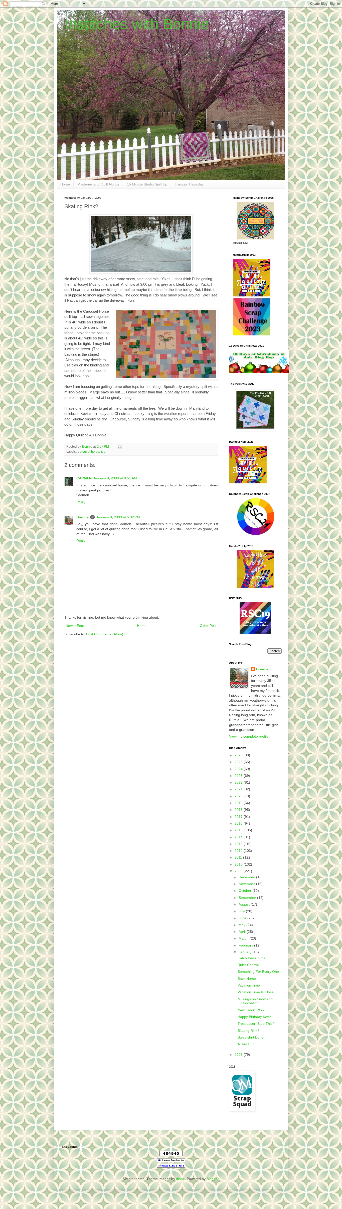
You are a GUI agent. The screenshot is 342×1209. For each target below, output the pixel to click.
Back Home (247, 979)
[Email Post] (119, 446)
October (245, 891)
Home (65, 184)
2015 (239, 830)
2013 (239, 844)
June (243, 918)
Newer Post (75, 626)
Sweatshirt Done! (251, 1037)
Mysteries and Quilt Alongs (98, 184)
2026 (239, 755)
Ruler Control (248, 965)
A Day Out (246, 1044)
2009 (239, 871)
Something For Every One (258, 972)
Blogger (213, 1179)
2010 (239, 864)
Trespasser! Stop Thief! (256, 1024)
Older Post (208, 626)
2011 (239, 857)
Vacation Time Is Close (256, 992)
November (247, 884)
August (245, 904)
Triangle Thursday (189, 184)
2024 (239, 769)
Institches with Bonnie (136, 24)
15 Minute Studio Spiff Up (147, 184)
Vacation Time (249, 985)
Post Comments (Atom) (104, 634)
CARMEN (84, 478)
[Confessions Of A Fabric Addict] (259, 372)
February (246, 945)
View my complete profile (249, 736)
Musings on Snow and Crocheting (255, 1001)
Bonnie (82, 517)
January (245, 952)
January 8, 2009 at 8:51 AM (115, 478)
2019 (239, 803)
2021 (239, 789)
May (242, 925)
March (244, 938)
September (248, 898)
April (243, 932)
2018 (239, 810)
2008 (239, 1055)
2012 (239, 851)
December (247, 877)
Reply (80, 502)
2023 (239, 776)
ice (103, 451)
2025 (239, 762)
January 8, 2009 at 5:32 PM (118, 517)
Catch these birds (251, 958)
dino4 (180, 1179)
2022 (239, 782)
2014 (239, 837)
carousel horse (88, 451)
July (242, 911)
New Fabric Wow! (251, 1010)
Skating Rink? (248, 1031)
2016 (239, 823)
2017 (239, 817)
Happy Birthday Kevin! (255, 1017)
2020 (239, 796)
